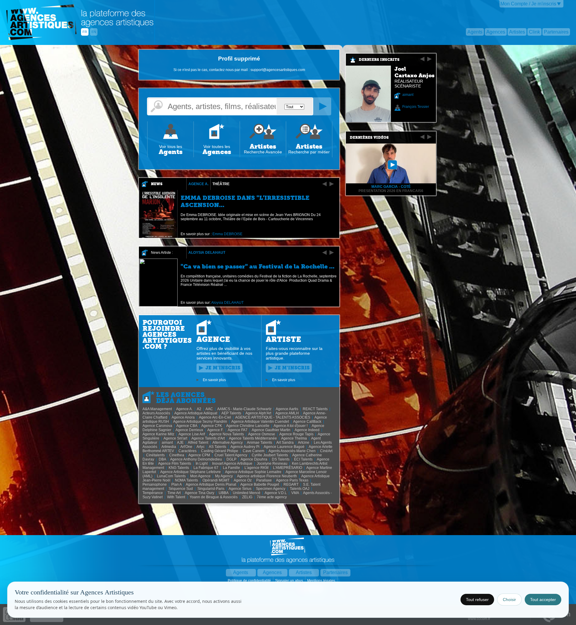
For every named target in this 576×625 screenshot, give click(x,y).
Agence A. (198, 184)
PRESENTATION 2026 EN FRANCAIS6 (390, 191)
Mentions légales (321, 581)
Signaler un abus (289, 581)
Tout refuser (477, 599)
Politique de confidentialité (250, 581)
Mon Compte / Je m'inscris (528, 3)
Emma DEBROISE (227, 234)
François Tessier (415, 107)
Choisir (509, 599)
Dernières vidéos (369, 137)
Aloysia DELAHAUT (206, 252)
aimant (407, 95)
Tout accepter (543, 599)
